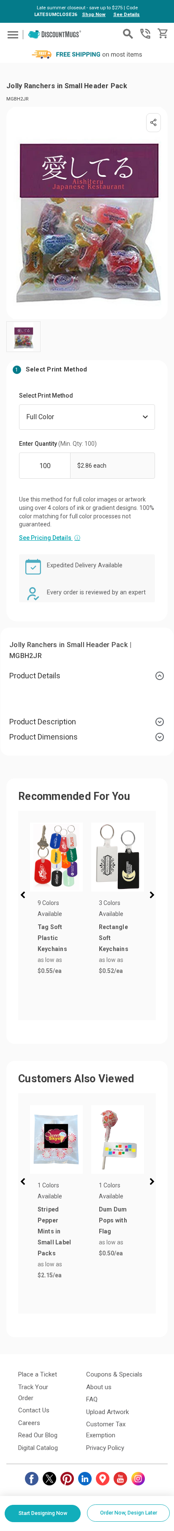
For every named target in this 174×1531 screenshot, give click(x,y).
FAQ (92, 1399)
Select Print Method (46, 395)
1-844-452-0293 (145, 34)
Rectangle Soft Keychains (113, 938)
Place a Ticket (37, 1374)
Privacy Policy (105, 1448)
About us (98, 1387)
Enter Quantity (58, 443)
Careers (29, 1423)
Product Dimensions (43, 736)
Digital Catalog (38, 1448)
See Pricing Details (49, 537)
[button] (24, 896)
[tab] (87, 675)
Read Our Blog (37, 1435)
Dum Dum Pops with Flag (113, 1220)
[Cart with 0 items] (162, 33)
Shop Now (94, 14)
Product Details (34, 675)
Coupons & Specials (114, 1374)
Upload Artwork (107, 1412)
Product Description (42, 721)
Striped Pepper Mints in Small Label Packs (54, 1231)
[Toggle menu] (11, 34)
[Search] (128, 33)
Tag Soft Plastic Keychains (52, 938)
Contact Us (33, 1410)
